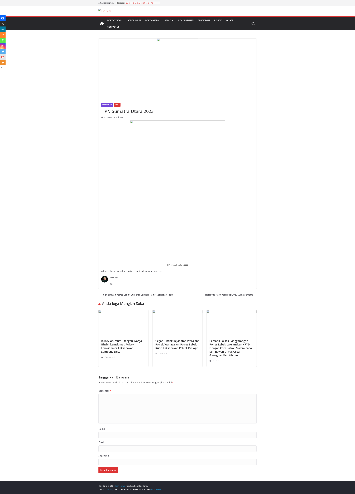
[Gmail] (3, 57)
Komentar (104, 390)
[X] (3, 23)
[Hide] (1, 68)
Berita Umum (134, 20)
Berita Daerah (152, 20)
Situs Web (103, 455)
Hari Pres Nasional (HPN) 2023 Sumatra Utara (229, 294)
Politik (218, 20)
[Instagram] (3, 46)
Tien (121, 117)
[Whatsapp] (3, 40)
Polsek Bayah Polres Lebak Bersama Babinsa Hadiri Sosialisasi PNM (137, 294)
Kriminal (169, 20)
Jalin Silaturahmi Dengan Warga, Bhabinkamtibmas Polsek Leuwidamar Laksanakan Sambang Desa (122, 346)
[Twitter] (3, 51)
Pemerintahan (186, 20)
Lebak (117, 105)
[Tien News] (101, 23)
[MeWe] (3, 29)
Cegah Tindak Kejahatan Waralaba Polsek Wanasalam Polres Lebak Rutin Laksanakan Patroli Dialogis (177, 344)
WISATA (229, 20)
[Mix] (3, 35)
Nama (101, 428)
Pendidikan (204, 20)
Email (101, 442)
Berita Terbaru (115, 20)
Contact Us (113, 27)
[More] (3, 62)
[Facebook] (3, 18)
